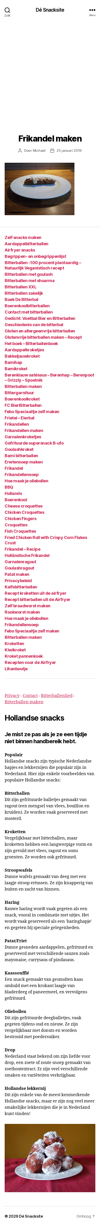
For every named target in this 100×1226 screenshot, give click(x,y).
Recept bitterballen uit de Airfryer (37, 599)
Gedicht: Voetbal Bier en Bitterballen (40, 318)
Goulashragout (19, 568)
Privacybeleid (18, 580)
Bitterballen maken (23, 386)
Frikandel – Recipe (22, 549)
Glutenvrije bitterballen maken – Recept (43, 337)
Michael (39, 150)
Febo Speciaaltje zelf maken (32, 411)
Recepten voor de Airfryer (30, 662)
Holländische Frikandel (27, 555)
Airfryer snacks (20, 250)
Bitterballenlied (57, 695)
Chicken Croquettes (24, 512)
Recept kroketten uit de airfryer (35, 593)
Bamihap (13, 362)
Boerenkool (16, 499)
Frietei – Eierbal (19, 417)
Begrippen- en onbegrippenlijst (35, 256)
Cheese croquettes (24, 506)
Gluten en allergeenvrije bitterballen (40, 330)
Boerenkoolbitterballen (27, 305)
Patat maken (17, 574)
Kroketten (14, 643)
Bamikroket (16, 368)
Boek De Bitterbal (21, 299)
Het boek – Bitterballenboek (31, 343)
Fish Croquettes (20, 531)
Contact (30, 695)
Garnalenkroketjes (23, 436)
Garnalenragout (20, 561)
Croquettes (16, 524)
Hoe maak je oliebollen (26, 480)
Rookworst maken (22, 612)
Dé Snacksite (50, 9)
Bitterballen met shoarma (29, 280)
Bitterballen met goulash (29, 274)
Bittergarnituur (19, 392)
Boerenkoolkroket (22, 399)
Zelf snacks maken (23, 237)
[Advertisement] (50, 72)
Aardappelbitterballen (26, 243)
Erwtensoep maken (24, 461)
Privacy (12, 695)
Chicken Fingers (21, 518)
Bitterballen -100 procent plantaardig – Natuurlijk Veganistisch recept (43, 265)
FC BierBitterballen (23, 405)
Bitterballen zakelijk (24, 293)
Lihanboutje (16, 668)
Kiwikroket (15, 649)
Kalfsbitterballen (21, 586)
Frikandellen (17, 424)
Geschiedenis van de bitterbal (34, 324)
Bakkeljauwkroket (22, 356)
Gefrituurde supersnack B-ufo (34, 443)
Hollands (13, 493)
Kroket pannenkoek (24, 656)
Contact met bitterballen (29, 312)
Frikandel (14, 468)
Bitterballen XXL (20, 286)
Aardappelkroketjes (24, 349)
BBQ (9, 487)
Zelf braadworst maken (27, 605)
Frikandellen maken (24, 430)
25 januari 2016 (69, 150)
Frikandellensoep (22, 474)
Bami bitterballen (21, 455)
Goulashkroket (19, 449)
